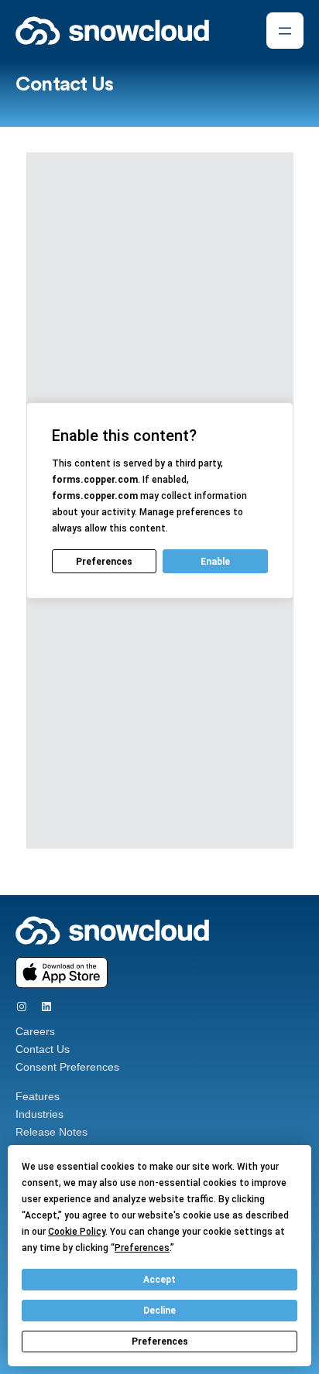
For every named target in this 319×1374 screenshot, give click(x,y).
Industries (39, 1114)
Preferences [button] (142, 1247)
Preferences (160, 1341)
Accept (159, 1279)
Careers (35, 1031)
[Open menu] (285, 30)
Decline (159, 1310)
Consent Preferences (67, 1067)
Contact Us (42, 1049)
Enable (215, 561)
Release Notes (51, 1132)
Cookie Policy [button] (76, 1231)
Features (37, 1096)
